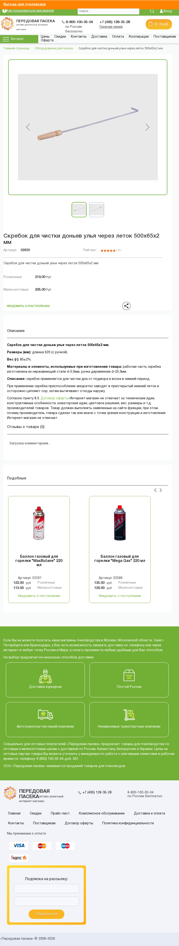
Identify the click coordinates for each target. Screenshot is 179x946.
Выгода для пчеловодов (24, 4)
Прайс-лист (60, 813)
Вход (168, 11)
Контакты (78, 36)
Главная (14, 813)
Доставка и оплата (149, 813)
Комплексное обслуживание (102, 813)
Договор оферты (55, 398)
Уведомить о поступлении (28, 305)
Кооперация (139, 36)
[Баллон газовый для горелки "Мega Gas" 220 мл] (119, 526)
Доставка (99, 36)
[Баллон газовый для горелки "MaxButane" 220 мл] (39, 526)
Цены (45, 36)
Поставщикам (165, 36)
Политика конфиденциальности (128, 823)
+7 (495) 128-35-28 (97, 792)
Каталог (17, 39)
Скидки (60, 36)
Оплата (118, 36)
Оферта (47, 40)
